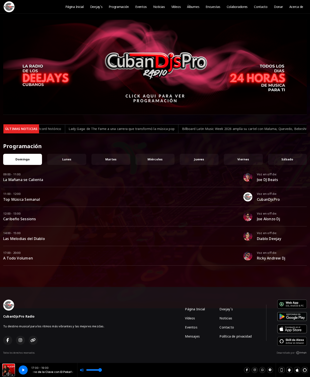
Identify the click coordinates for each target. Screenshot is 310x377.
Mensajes (192, 336)
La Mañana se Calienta (23, 179)
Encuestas (213, 7)
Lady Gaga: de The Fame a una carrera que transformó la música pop (72, 129)
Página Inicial (74, 7)
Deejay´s (96, 7)
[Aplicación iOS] (297, 370)
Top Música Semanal (21, 199)
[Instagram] (255, 370)
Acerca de (296, 7)
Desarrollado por (286, 352)
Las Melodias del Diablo (24, 238)
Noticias (159, 7)
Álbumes (193, 7)
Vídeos (176, 7)
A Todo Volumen (18, 258)
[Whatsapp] (262, 370)
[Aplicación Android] (289, 370)
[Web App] (282, 370)
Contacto (261, 7)
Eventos (141, 7)
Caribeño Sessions (19, 218)
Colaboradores (237, 7)
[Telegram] (270, 370)
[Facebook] (247, 370)
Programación (119, 7)
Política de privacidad (235, 336)
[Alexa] (305, 370)
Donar (278, 7)
